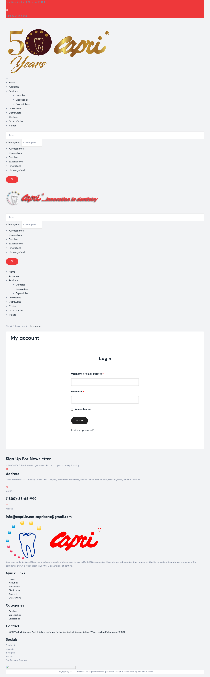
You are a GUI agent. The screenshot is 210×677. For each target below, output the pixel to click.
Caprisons (80, 671)
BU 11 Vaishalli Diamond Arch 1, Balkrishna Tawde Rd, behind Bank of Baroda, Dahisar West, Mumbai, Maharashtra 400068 (67, 632)
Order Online (15, 598)
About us (13, 582)
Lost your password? (82, 430)
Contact (13, 594)
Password (82, 391)
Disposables (15, 153)
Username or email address (92, 373)
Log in (79, 420)
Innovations (15, 165)
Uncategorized (17, 170)
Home (12, 579)
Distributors (14, 590)
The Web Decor (145, 671)
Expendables (16, 161)
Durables (13, 157)
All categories (16, 148)
